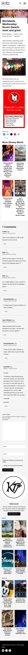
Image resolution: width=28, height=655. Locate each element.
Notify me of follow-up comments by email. (13, 461)
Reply (4, 243)
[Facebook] (3, 650)
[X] (6, 650)
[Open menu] (25, 3)
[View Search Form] (20, 3)
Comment (5, 419)
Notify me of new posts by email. (13, 465)
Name (5, 446)
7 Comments (16, 36)
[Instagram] (10, 650)
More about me (13, 514)
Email (5, 454)
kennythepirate (8, 34)
